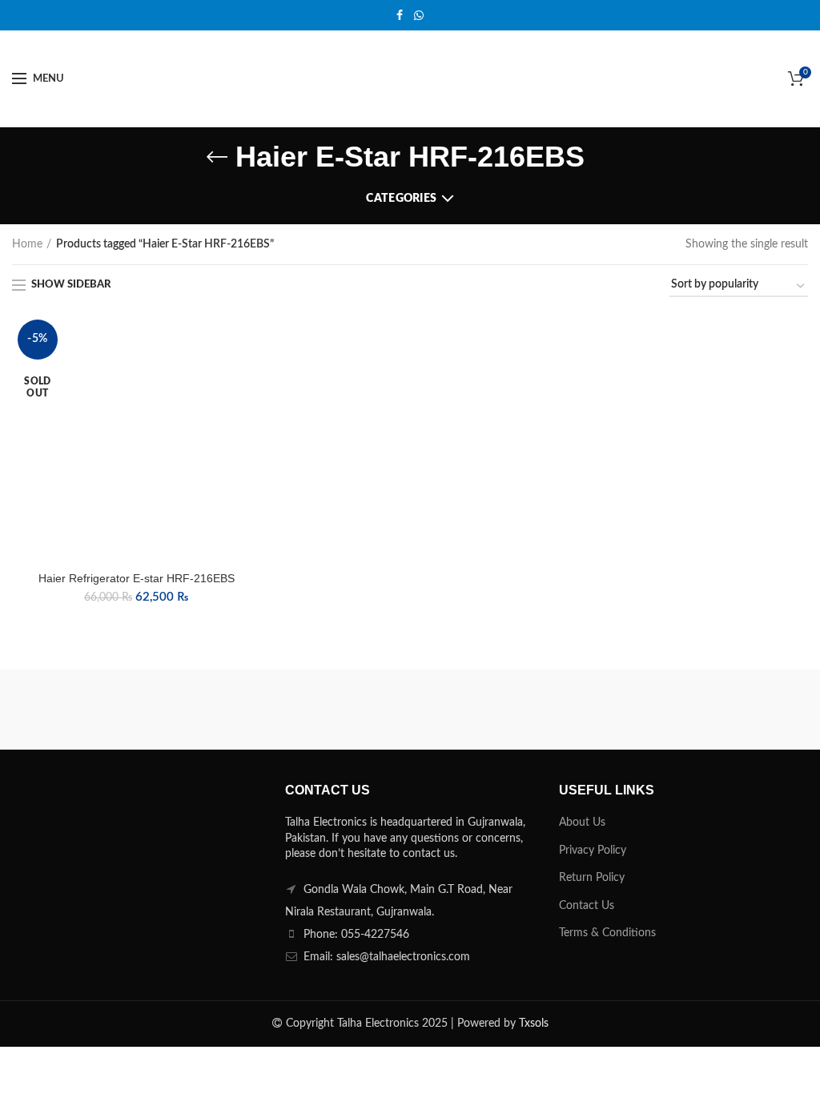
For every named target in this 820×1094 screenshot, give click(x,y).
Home (27, 244)
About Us (582, 822)
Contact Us (586, 905)
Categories (401, 198)
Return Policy (592, 877)
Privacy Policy (592, 850)
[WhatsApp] (418, 15)
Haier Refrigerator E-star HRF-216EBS (136, 578)
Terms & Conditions (607, 933)
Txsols (534, 1023)
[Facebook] (399, 15)
